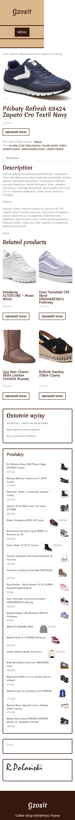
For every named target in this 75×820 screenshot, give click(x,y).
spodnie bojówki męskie (33, 148)
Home (5, 54)
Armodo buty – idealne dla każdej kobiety (27, 423)
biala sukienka (33, 145)
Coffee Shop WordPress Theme (37, 815)
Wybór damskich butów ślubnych (23, 429)
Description (12, 158)
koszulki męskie (50, 145)
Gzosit (22, 11)
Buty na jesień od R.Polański (21, 436)
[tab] (12, 158)
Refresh (13, 54)
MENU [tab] (22, 32)
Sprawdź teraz (16, 132)
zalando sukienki (55, 148)
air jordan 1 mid (16, 145)
